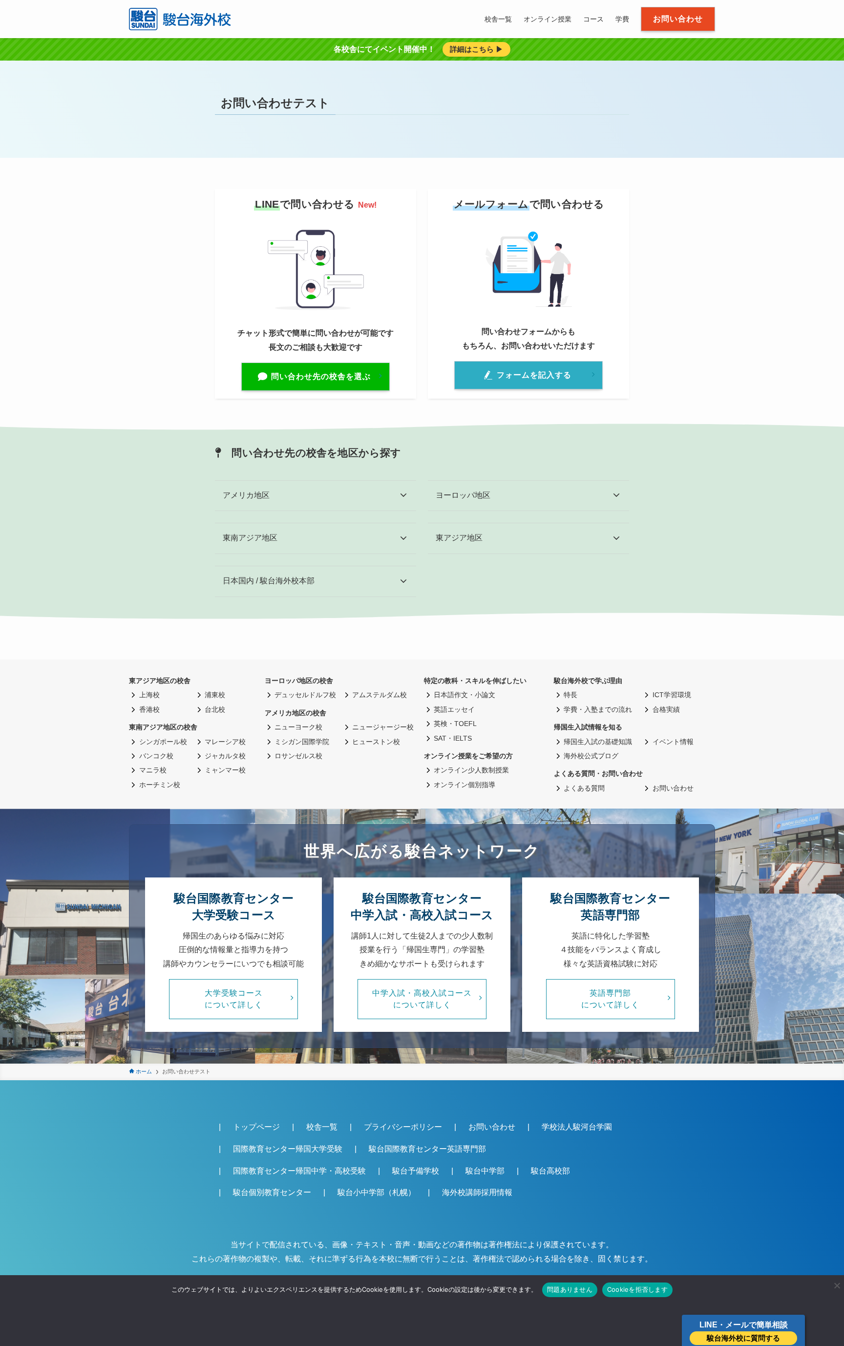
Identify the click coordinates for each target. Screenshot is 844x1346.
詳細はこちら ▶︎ (476, 49)
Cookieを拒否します (637, 1289)
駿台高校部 (550, 1171)
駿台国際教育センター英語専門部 (427, 1149)
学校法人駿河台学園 (577, 1127)
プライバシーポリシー (403, 1127)
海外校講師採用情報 (477, 1192)
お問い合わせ (491, 1127)
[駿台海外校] (181, 19)
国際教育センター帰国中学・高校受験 (299, 1171)
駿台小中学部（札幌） (377, 1192)
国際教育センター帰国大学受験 (287, 1149)
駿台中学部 (485, 1171)
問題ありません (569, 1289)
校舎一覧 (322, 1127)
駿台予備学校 (415, 1171)
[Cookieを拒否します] (837, 1285)
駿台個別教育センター (272, 1192)
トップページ (256, 1127)
